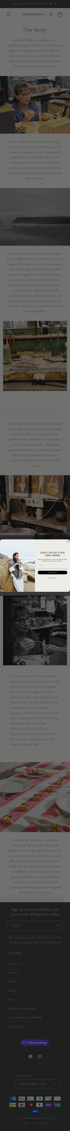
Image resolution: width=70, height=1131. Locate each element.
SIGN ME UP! (52, 572)
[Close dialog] (68, 541)
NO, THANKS (52, 577)
